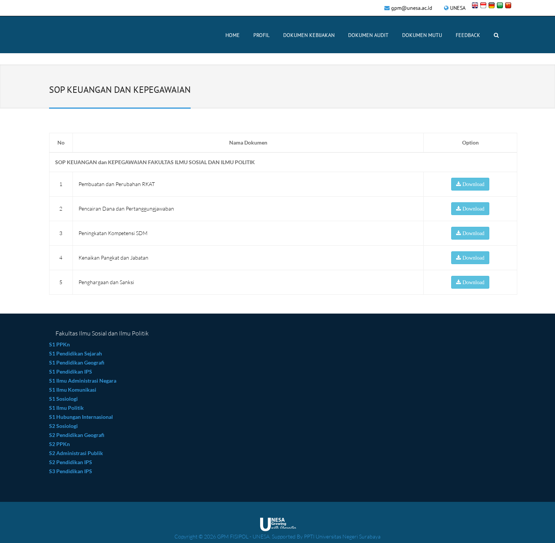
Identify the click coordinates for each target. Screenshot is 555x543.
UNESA (458, 8)
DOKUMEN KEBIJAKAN (309, 35)
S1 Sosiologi (63, 398)
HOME (232, 35)
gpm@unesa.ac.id (411, 8)
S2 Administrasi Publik (76, 453)
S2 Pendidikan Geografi (76, 435)
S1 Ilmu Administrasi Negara (83, 380)
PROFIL (261, 35)
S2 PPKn (59, 444)
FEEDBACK (468, 35)
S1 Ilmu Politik (66, 408)
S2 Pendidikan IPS (70, 462)
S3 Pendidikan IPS (70, 471)
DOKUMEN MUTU (422, 35)
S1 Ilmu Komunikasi (72, 389)
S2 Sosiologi (63, 426)
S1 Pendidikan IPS (70, 371)
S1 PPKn (59, 344)
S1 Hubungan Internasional (81, 417)
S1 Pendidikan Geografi (76, 362)
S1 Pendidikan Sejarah (75, 353)
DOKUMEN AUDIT (368, 35)
